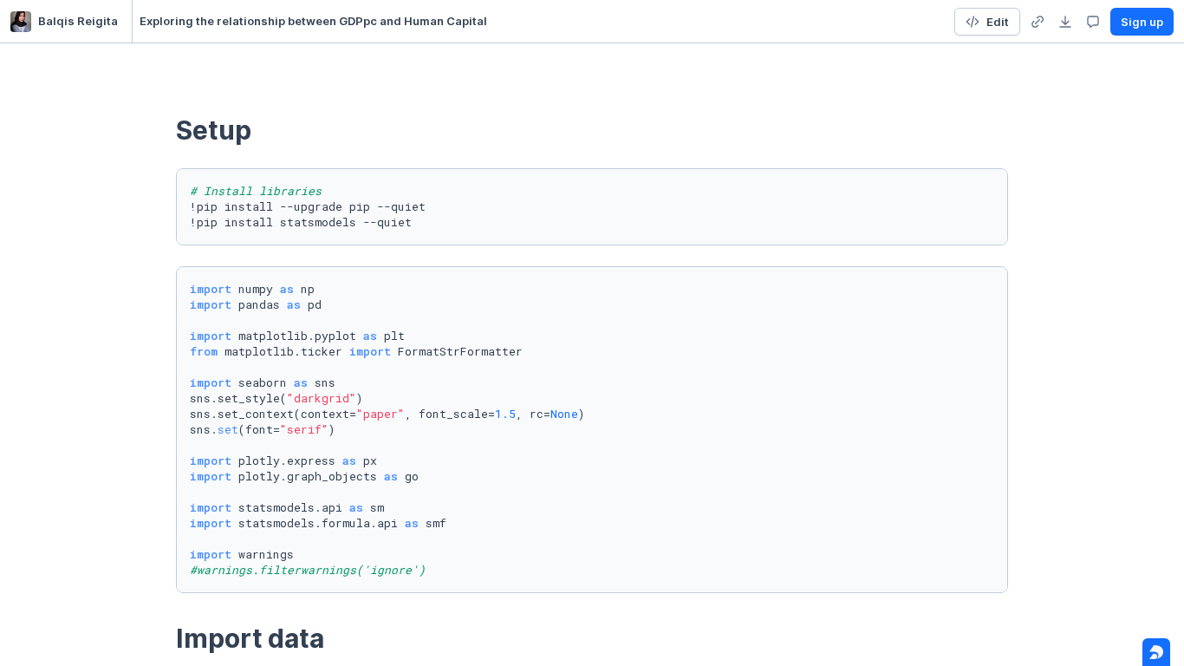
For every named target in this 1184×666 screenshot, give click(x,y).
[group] (1037, 22)
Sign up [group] (1142, 22)
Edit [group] (997, 22)
